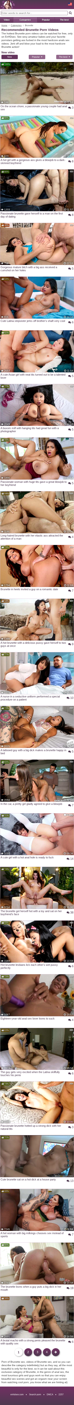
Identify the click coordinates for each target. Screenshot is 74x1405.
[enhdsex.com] (8, 4)
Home (4, 25)
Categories (25, 20)
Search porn (35, 1394)
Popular (46, 20)
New (9, 57)
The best (64, 20)
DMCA (50, 1394)
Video (7, 20)
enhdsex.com (17, 1394)
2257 (61, 1394)
